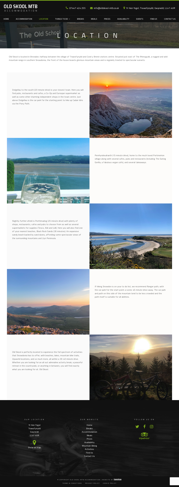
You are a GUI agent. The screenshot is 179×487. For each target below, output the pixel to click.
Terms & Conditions (72, 483)
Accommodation (89, 431)
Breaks (89, 428)
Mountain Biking (89, 445)
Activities (89, 449)
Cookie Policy (109, 483)
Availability (89, 442)
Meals (89, 435)
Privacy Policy (92, 483)
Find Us (89, 452)
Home (89, 425)
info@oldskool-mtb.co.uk (106, 8)
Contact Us (89, 456)
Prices (89, 438)
